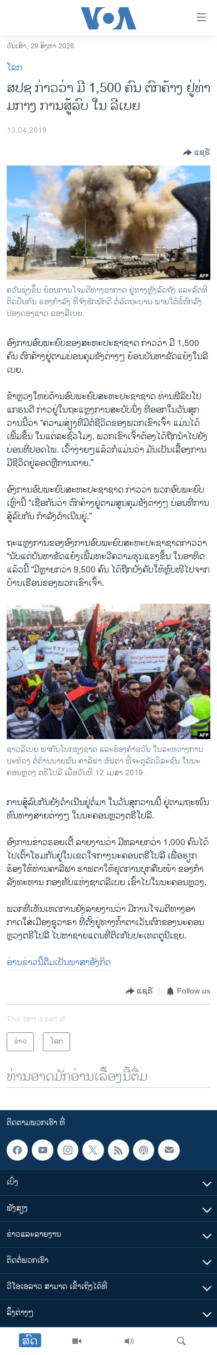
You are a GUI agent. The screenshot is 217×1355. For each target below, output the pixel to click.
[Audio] (129, 1341)
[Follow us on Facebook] (17, 1150)
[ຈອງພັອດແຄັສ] (168, 1150)
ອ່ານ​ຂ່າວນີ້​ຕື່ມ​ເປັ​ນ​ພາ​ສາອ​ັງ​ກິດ (59, 962)
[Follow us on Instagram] (67, 1150)
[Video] (76, 1341)
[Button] (196, 152)
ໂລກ (14, 68)
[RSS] (118, 1150)
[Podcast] (143, 1150)
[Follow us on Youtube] (42, 1150)
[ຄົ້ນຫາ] (181, 1341)
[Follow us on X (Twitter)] (92, 1150)
